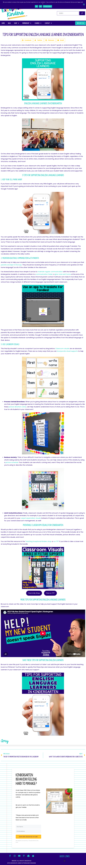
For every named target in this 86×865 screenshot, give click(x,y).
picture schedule (12, 462)
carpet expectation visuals (31, 518)
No (40, 6)
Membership (25, 23)
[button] (27, 40)
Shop (15, 23)
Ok (36, 6)
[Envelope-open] (28, 856)
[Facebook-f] (10, 856)
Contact (47, 23)
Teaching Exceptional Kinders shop (38, 541)
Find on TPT (50, 593)
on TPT (56, 541)
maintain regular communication (50, 272)
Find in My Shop (34, 593)
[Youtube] (19, 856)
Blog (9, 23)
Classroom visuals (62, 348)
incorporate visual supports (67, 351)
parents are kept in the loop (11, 265)
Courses (37, 23)
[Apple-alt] (33, 856)
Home (3, 23)
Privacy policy (47, 6)
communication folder (44, 274)
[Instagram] (15, 856)
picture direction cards (17, 407)
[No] (84, 4)
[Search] (82, 13)
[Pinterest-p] (24, 856)
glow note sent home (63, 274)
